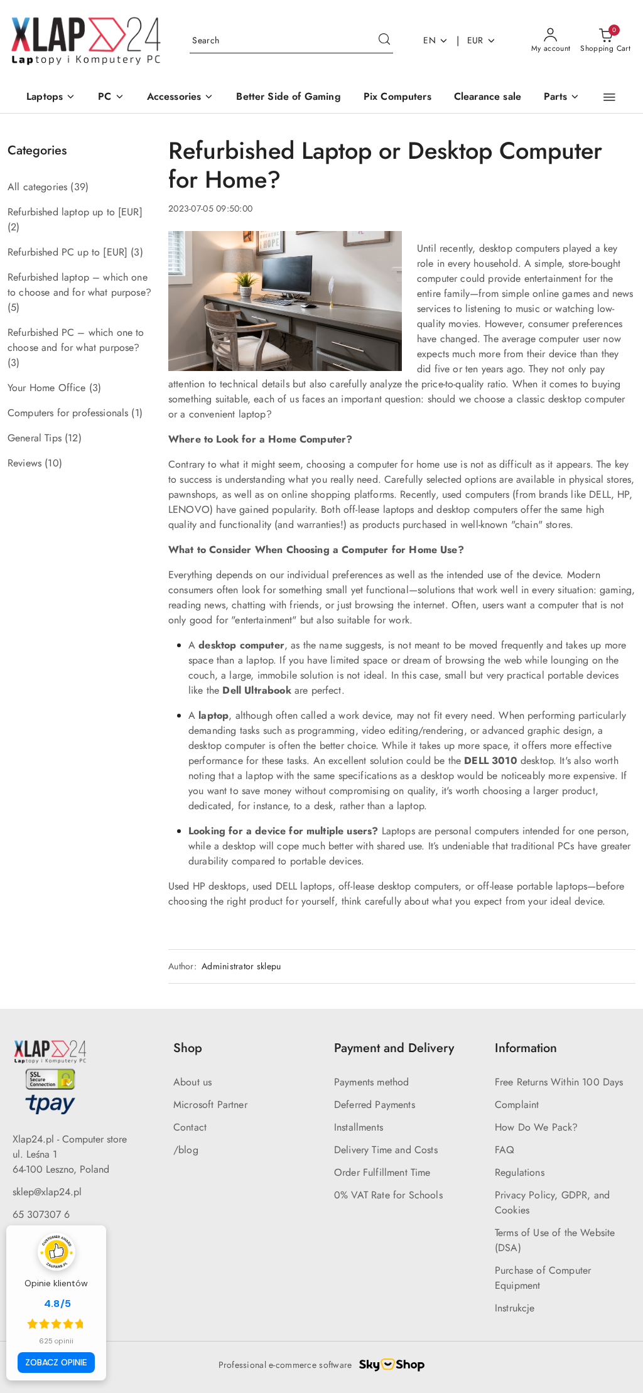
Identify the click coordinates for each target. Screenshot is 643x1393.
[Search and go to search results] (384, 40)
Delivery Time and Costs (386, 1150)
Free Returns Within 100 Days (559, 1082)
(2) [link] (13, 227)
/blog (185, 1150)
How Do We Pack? (536, 1127)
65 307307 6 (41, 1214)
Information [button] (526, 1048)
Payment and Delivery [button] (394, 1048)
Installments (358, 1127)
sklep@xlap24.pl (47, 1192)
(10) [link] (53, 463)
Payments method (371, 1082)
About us (192, 1082)
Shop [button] (187, 1048)
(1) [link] (136, 413)
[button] (609, 97)
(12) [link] (73, 438)
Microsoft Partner (210, 1104)
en (429, 40)
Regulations (519, 1172)
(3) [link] (137, 252)
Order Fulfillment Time (382, 1172)
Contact (190, 1127)
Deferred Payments (374, 1104)
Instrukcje (515, 1308)
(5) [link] (13, 307)
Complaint (517, 1104)
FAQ (504, 1150)
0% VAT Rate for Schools (388, 1195)
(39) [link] (79, 187)
